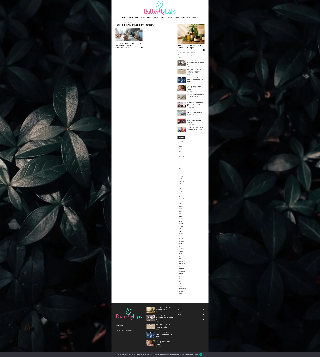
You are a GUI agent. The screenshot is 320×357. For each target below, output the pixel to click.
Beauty (180, 146)
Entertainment (182, 179)
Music (180, 246)
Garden (180, 211)
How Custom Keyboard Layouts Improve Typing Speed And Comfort (195, 120)
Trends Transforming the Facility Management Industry (128, 44)
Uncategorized (182, 288)
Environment (181, 181)
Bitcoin (180, 149)
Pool (179, 258)
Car (179, 161)
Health (156, 17)
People (180, 253)
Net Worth (181, 248)
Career (180, 164)
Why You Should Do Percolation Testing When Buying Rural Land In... (195, 62)
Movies (180, 243)
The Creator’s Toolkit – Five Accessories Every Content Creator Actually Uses (194, 71)
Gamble (180, 206)
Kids (179, 228)
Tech (188, 17)
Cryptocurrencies (183, 174)
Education (181, 176)
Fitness (180, 196)
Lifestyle (170, 17)
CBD (179, 169)
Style (183, 17)
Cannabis (180, 159)
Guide (180, 213)
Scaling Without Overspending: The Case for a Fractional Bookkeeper (195, 104)
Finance (180, 194)
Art (179, 144)
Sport (177, 17)
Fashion (180, 189)
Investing (180, 226)
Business (180, 154)
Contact (195, 17)
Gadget (180, 204)
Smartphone (181, 268)
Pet (179, 256)
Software (180, 273)
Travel (180, 286)
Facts (179, 184)
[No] (318, 354)
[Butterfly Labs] (160, 8)
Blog (179, 151)
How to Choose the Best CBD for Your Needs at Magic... (190, 47)
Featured (180, 191)
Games (149, 17)
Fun (179, 201)
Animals (130, 17)
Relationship (181, 263)
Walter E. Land (119, 47)
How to (180, 221)
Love (179, 236)
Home (123, 17)
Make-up (180, 238)
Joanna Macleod (182, 50)
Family (180, 186)
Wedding (180, 293)
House (162, 17)
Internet (180, 223)
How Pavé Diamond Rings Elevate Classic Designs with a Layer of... (195, 88)
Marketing (181, 241)
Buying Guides (182, 156)
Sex (179, 266)
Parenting (181, 251)
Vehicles (180, 291)
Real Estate (181, 261)
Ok (201, 354)
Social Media (181, 271)
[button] (202, 18)
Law (179, 231)
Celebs (143, 17)
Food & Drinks (182, 199)
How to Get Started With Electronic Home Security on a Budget (195, 79)
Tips (179, 283)
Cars (136, 17)
